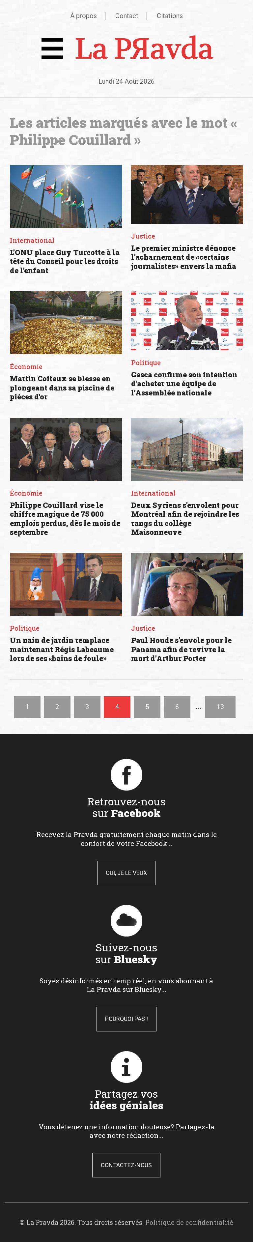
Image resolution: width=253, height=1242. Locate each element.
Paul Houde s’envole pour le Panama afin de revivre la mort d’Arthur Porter (181, 649)
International (32, 240)
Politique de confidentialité (189, 1222)
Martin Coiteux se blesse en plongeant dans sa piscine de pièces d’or (62, 387)
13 (220, 707)
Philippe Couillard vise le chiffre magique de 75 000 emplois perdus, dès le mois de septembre (65, 518)
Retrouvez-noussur (126, 807)
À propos (83, 16)
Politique (146, 362)
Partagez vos (126, 1099)
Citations (170, 16)
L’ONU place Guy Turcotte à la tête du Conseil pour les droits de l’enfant (65, 261)
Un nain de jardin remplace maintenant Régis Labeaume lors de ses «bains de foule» (62, 649)
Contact (126, 16)
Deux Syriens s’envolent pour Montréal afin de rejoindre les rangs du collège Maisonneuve (185, 518)
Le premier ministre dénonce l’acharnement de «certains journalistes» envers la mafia (183, 257)
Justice (143, 236)
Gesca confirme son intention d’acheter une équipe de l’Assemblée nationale (184, 383)
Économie (26, 366)
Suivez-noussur (126, 953)
